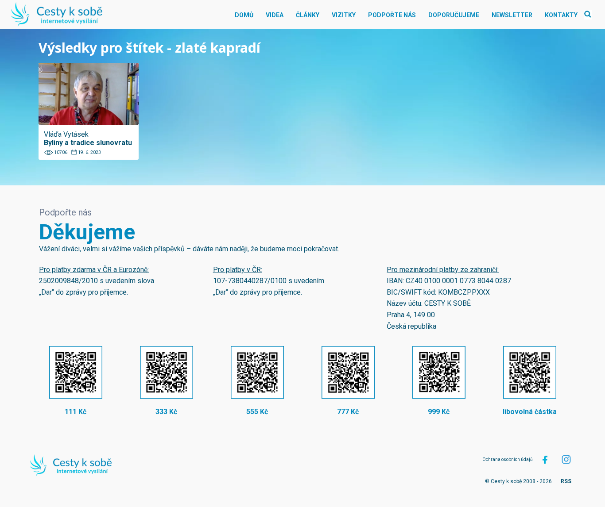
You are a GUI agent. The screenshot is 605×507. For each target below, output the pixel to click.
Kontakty (561, 15)
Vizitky (344, 15)
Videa (274, 15)
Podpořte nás (392, 15)
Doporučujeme (453, 15)
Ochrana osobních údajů (507, 459)
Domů (244, 15)
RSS (566, 481)
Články (307, 15)
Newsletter (512, 15)
